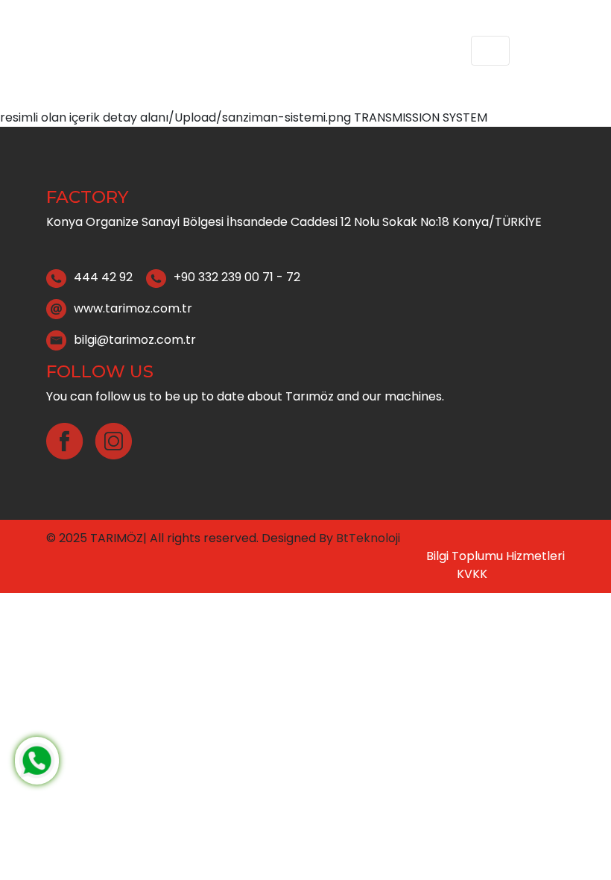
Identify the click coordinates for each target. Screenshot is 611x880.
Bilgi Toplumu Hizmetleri (495, 556)
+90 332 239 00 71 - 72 (237, 277)
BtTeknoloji (366, 538)
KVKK (472, 573)
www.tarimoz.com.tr (133, 307)
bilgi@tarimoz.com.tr (135, 339)
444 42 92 (103, 277)
